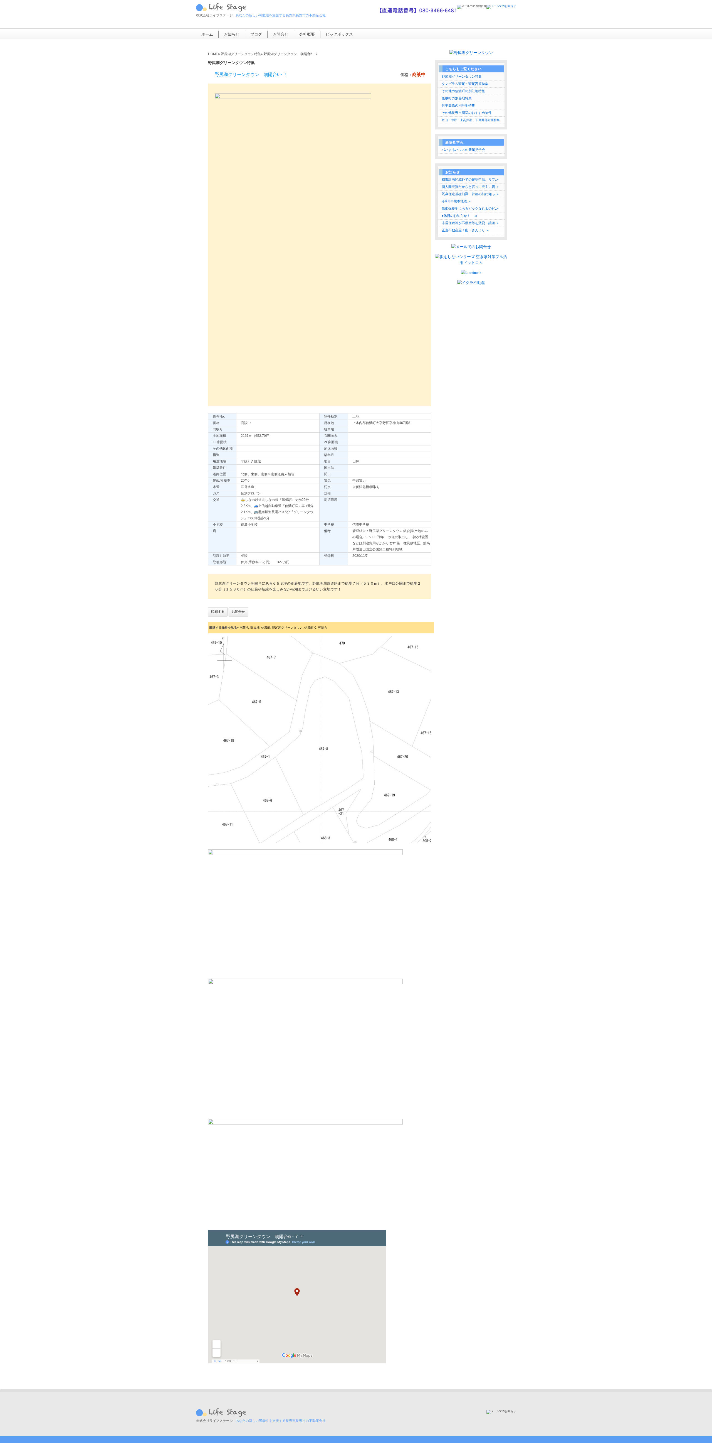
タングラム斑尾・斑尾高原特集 (465, 84)
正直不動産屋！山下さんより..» (465, 230)
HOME (213, 54)
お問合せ (280, 34)
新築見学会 (454, 142)
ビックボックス (339, 34)
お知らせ (231, 34)
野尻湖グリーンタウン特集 (462, 77)
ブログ (256, 34)
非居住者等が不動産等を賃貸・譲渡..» (470, 223)
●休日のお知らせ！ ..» (459, 216)
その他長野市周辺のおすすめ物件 (467, 113)
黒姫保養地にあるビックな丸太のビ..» (470, 208)
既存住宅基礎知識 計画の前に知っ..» (470, 194)
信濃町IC (310, 627)
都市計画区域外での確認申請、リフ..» (470, 180)
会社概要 (307, 34)
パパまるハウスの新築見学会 (463, 150)
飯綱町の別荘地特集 (457, 98)
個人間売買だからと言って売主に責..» (470, 187)
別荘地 (244, 627)
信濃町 (265, 627)
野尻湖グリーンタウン (287, 627)
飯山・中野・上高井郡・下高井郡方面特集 (471, 120)
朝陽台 (322, 627)
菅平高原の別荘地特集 (458, 105)
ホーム (207, 34)
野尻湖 (254, 627)
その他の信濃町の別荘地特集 (463, 91)
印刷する (217, 612)
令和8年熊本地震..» (456, 201)
